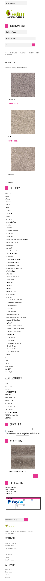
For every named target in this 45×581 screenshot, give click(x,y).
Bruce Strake (10, 392)
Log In (7, 574)
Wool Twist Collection (13, 352)
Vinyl (7, 360)
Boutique (9, 225)
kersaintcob (10, 406)
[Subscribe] (26, 519)
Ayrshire (9, 219)
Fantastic (9, 248)
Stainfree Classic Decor (14, 326)
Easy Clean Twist (12, 242)
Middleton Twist (11, 291)
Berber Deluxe (11, 222)
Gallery (8, 369)
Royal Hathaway (11, 311)
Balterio (8, 386)
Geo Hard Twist (11, 254)
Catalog (13, 53)
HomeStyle (10, 280)
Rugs (7, 363)
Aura (8, 216)
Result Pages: (9, 182)
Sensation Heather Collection (16, 317)
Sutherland (10, 334)
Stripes (8, 205)
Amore (8, 210)
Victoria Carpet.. (11, 415)
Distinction (9, 236)
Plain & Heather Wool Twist (15, 300)
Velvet (8, 355)
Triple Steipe (10, 337)
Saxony (8, 202)
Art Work (9, 213)
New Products (9, 560)
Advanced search (10, 543)
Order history (9, 572)
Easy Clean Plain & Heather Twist (17, 239)
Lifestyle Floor (11, 412)
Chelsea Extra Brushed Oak (17, 471)
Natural (8, 199)
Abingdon (8, 383)
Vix (14, 533)
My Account (8, 569)
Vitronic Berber (11, 346)
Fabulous (9, 245)
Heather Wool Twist (12, 265)
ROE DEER (11, 174)
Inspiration (9, 282)
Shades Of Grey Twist (13, 320)
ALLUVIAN (11, 99)
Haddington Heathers (13, 259)
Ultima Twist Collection (13, 343)
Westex (8, 418)
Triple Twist (10, 340)
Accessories (10, 366)
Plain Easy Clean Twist (13, 303)
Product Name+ (22, 68)
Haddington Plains (12, 262)
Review (7, 577)
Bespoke (8, 389)
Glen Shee (9, 257)
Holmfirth (9, 274)
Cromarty (9, 233)
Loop (7, 196)
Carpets (23, 53)
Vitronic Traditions (12, 349)
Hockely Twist (10, 271)
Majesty (9, 285)
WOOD (7, 357)
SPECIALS (8, 372)
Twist (31, 53)
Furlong (8, 403)
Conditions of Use (10, 491)
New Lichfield (10, 294)
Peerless (9, 297)
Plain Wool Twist (11, 306)
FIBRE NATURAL (10, 398)
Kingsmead (9, 409)
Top (6, 53)
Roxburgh (9, 308)
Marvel (8, 288)
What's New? (16, 441)
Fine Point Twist (11, 251)
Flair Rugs (9, 401)
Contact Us (8, 493)
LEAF (9, 137)
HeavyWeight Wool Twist (14, 268)
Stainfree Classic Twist (13, 331)
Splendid (9, 323)
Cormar (8, 395)
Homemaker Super (12, 277)
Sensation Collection (13, 314)
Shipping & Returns (11, 487)
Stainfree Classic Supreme (15, 329)
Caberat (9, 228)
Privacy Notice (9, 489)
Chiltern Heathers (12, 231)
